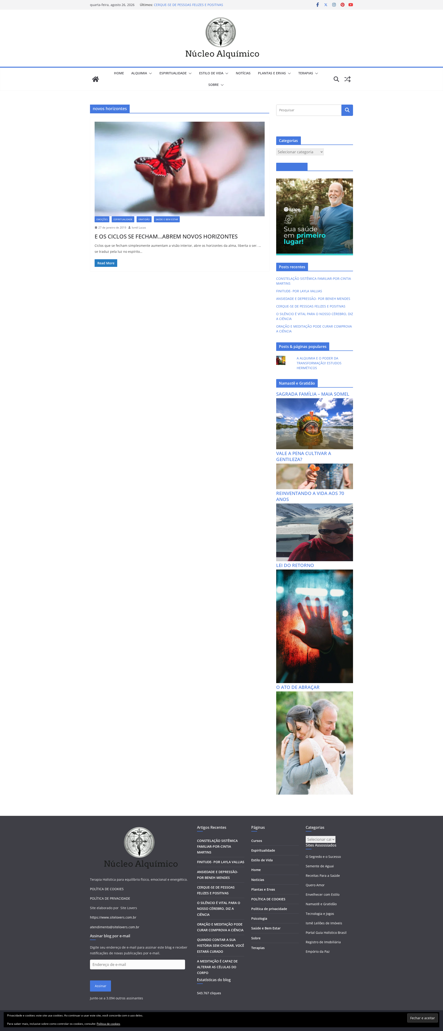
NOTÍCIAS (243, 73)
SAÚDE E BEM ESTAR (167, 219)
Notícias (257, 879)
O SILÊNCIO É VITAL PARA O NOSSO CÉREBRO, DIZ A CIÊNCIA (218, 908)
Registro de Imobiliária (323, 942)
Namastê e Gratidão (321, 904)
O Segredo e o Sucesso (323, 856)
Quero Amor (315, 885)
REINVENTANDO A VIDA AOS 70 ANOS (310, 496)
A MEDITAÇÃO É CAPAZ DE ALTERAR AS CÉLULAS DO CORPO (217, 967)
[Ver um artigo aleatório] (347, 79)
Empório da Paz (318, 951)
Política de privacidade (269, 909)
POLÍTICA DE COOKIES (107, 889)
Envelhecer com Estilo (322, 894)
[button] (149, 73)
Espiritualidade (263, 850)
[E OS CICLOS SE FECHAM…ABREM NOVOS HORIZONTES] (180, 169)
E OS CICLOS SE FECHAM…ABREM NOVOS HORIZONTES (166, 236)
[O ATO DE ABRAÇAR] (314, 694)
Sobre (213, 84)
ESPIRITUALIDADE (173, 73)
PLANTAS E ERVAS (272, 73)
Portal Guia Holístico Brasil (326, 932)
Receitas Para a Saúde (323, 875)
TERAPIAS (305, 73)
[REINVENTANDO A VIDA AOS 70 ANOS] (314, 506)
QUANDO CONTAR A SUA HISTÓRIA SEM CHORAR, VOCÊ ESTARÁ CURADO (220, 945)
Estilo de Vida (262, 860)
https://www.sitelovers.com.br (113, 917)
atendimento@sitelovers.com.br (114, 927)
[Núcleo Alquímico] (95, 79)
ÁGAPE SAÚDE (292, 166)
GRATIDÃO (144, 219)
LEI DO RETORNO (295, 565)
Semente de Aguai (320, 866)
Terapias (258, 948)
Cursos (256, 840)
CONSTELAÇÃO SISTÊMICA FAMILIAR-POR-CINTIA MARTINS (217, 846)
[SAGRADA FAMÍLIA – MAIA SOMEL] (314, 401)
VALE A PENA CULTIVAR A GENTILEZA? (303, 456)
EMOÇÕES (102, 219)
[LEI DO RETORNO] (314, 572)
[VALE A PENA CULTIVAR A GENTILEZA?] (314, 466)
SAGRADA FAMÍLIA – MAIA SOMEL (312, 394)
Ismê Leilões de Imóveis (324, 923)
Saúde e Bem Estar (266, 928)
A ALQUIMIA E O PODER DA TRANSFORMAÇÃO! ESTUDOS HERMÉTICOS (319, 363)
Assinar (100, 986)
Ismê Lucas (139, 227)
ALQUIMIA (139, 73)
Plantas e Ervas (263, 889)
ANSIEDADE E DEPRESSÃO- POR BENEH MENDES (313, 298)
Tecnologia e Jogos (320, 913)
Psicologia (259, 918)
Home (119, 73)
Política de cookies (108, 1024)
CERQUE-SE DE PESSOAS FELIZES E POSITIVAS (188, 5)
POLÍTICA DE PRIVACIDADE (110, 898)
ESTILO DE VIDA (211, 73)
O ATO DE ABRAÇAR (298, 687)
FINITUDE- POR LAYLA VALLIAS (299, 291)
